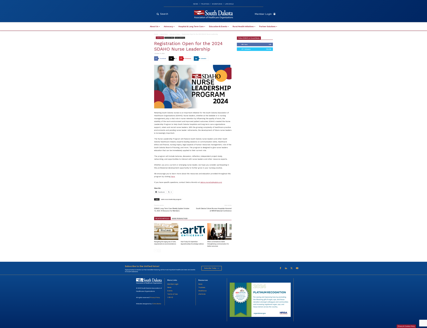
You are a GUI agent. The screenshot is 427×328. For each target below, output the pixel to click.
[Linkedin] (286, 268)
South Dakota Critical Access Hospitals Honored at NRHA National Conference (214, 209)
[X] (291, 268)
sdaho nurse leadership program (171, 199)
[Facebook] (280, 268)
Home (156, 34)
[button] (161, 13)
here (173, 177)
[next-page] (159, 250)
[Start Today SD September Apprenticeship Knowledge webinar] (193, 231)
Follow (268, 49)
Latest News (164, 34)
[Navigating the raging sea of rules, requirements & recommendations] (166, 231)
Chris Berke (157, 304)
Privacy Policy (155, 297)
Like (270, 44)
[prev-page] (155, 250)
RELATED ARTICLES (162, 218)
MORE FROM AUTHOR (179, 218)
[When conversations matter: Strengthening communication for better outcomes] (219, 231)
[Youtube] (297, 268)
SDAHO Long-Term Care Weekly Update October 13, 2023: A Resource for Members (171, 209)
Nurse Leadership (179, 37)
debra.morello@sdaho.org (211, 182)
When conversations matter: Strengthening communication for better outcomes (218, 244)
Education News (175, 34)
